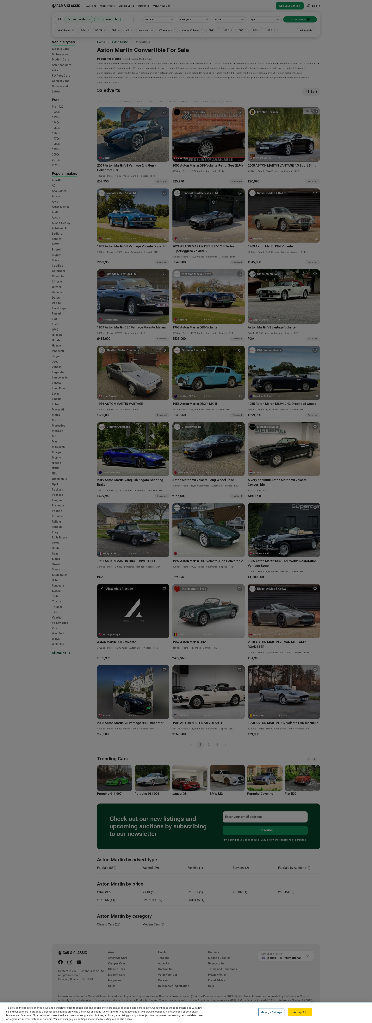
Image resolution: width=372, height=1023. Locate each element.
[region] (186, 1012)
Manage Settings (271, 1012)
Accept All (299, 1012)
